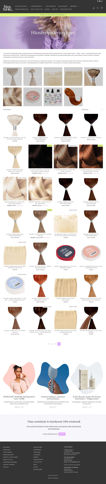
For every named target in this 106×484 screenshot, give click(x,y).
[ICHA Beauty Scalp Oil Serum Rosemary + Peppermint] (87, 378)
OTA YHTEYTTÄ (37, 9)
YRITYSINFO (6, 447)
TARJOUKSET (51, 6)
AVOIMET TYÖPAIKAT (9, 464)
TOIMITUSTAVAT (7, 452)
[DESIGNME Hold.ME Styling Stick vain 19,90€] (19, 378)
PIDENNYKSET (36, 6)
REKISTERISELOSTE (8, 454)
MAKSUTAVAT (6, 449)
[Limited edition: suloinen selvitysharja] (53, 378)
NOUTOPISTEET (66, 9)
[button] (31, 469)
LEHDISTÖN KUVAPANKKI (10, 462)
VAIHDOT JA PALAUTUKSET (10, 457)
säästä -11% (86, 407)
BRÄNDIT (74, 6)
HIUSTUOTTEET (21, 6)
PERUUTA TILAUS (7, 459)
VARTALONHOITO (22, 9)
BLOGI (47, 9)
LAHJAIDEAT (63, 6)
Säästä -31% (19, 407)
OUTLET (55, 9)
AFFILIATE (6, 467)
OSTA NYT (53, 407)
